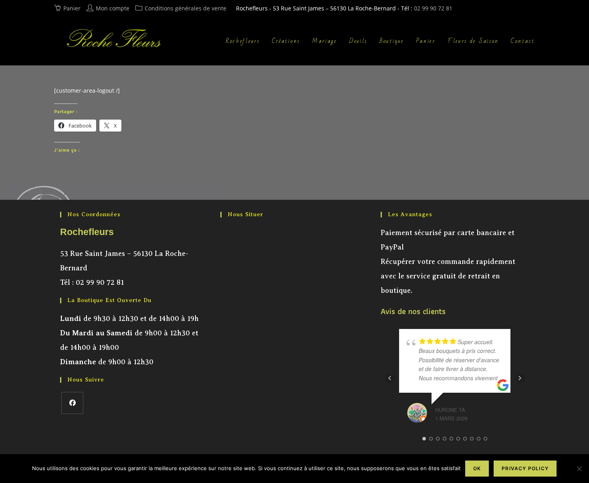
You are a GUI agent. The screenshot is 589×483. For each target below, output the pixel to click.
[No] (579, 469)
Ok (477, 468)
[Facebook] (72, 403)
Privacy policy (525, 468)
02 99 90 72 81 (433, 8)
